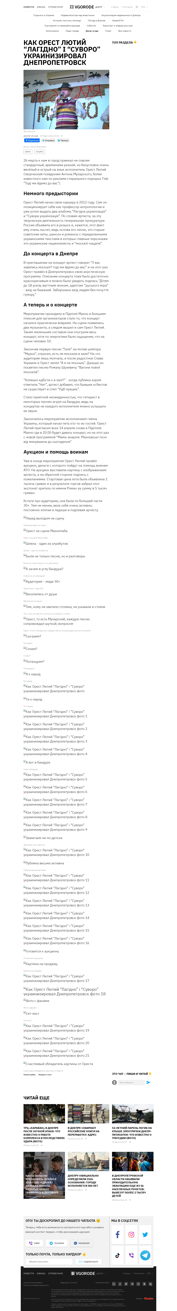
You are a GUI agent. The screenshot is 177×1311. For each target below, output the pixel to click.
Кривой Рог (118, 20)
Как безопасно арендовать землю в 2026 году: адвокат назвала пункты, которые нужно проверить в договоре (42, 1184)
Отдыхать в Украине (43, 15)
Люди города (72, 30)
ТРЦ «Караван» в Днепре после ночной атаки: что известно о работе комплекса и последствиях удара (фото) (44, 1134)
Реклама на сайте (102, 1282)
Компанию (128, 7)
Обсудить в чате (45, 1074)
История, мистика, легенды (67, 20)
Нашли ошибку (30, 1074)
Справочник (55, 7)
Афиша (41, 7)
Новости (29, 7)
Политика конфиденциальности (36, 1285)
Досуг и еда (92, 30)
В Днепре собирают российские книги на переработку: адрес (83, 1131)
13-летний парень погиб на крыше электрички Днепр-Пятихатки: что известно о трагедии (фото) (132, 1133)
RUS (143, 7)
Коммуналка (52, 30)
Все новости (124, 30)
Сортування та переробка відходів (62, 25)
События (91, 25)
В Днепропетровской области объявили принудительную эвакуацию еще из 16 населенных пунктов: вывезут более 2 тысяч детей (129, 1185)
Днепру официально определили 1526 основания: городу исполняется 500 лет (83, 1180)
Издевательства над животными (77, 15)
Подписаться (91, 1262)
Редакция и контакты (68, 1282)
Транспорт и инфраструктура (117, 25)
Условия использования (33, 1282)
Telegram (59, 1243)
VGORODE (85, 1273)
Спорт (108, 30)
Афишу (116, 7)
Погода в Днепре (96, 20)
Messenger (84, 1243)
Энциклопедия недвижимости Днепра (120, 15)
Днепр (100, 1273)
